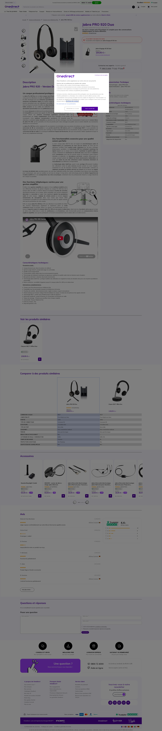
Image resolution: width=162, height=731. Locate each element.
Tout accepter (89, 108)
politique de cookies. (72, 101)
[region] (81, 93)
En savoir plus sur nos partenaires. (66, 104)
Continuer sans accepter (101, 75)
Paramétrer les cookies (72, 108)
